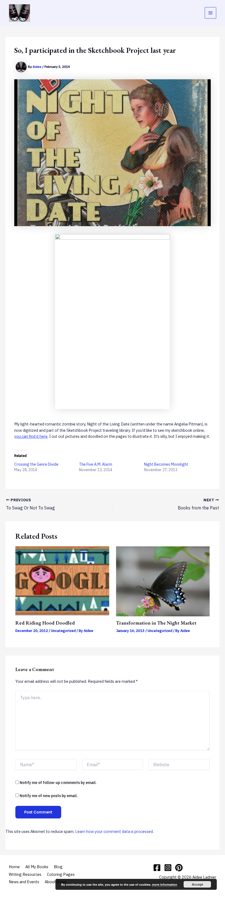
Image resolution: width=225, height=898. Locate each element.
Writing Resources (25, 874)
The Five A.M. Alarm (95, 464)
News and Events (24, 881)
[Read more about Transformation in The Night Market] (163, 581)
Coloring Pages (61, 874)
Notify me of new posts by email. (49, 795)
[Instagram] (168, 867)
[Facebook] (157, 867)
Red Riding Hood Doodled (45, 623)
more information (164, 884)
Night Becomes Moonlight (166, 464)
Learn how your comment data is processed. (114, 831)
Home (14, 866)
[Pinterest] (179, 867)
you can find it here (30, 436)
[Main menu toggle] (210, 13)
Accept (197, 884)
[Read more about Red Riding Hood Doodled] (62, 581)
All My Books (36, 866)
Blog (58, 866)
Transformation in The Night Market (156, 623)
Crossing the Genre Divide (36, 464)
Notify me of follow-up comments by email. (58, 782)
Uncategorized (63, 630)
